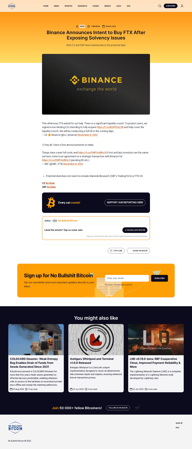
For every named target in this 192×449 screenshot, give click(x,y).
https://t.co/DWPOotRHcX (92, 152)
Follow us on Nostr (118, 408)
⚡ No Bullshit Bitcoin (135, 230)
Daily (119, 6)
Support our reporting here (125, 202)
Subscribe (170, 6)
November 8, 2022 (88, 135)
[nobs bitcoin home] (11, 6)
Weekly (107, 6)
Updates (68, 6)
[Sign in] (182, 6)
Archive (50, 183)
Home (45, 6)
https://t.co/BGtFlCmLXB (110, 127)
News (56, 6)
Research (82, 6)
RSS (128, 6)
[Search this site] (159, 6)
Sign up (179, 423)
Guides (96, 6)
